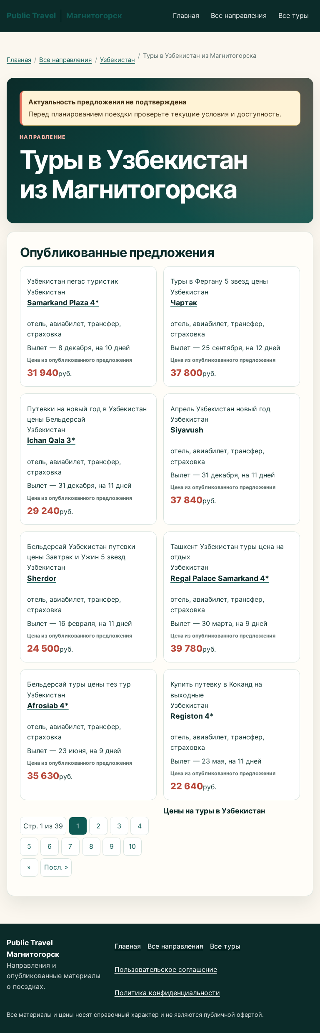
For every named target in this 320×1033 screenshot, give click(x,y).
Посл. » (56, 867)
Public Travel (64, 15)
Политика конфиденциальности (167, 993)
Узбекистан (117, 60)
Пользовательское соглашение (166, 969)
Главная (186, 15)
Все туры (293, 15)
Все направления (239, 15)
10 (132, 846)
